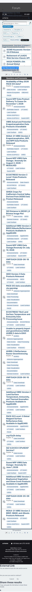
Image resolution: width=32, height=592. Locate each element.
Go (18, 579)
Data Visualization (13, 300)
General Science (12, 219)
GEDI (26, 216)
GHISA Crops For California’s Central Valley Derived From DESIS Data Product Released (18, 195)
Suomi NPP (25, 118)
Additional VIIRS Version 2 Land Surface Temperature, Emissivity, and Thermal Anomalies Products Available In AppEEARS (18, 398)
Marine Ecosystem (13, 92)
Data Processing (12, 297)
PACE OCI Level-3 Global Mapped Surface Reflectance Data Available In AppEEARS (17, 420)
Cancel (12, 579)
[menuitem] (12, 543)
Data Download (19, 264)
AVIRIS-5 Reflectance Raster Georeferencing (17, 352)
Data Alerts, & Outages (21, 45)
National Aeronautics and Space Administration (16, 551)
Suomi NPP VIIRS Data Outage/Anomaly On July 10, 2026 (18, 247)
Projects (14, 33)
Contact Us (16, 554)
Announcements (19, 107)
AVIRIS (16, 336)
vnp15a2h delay (13, 435)
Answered (6, 29)
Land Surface (22, 89)
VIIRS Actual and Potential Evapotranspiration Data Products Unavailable (18, 124)
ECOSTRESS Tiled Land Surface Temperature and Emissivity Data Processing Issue (18, 315)
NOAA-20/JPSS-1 (13, 115)
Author (5, 40)
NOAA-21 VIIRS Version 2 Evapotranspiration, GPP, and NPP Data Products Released (18, 139)
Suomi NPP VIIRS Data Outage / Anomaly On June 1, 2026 (16, 464)
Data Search (24, 182)
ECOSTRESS (11, 185)
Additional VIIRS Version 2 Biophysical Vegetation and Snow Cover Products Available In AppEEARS (18, 480)
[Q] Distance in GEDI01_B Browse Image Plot (18, 212)
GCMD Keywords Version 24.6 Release (18, 50)
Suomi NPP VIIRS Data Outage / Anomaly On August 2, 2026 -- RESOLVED (16, 162)
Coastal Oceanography (22, 87)
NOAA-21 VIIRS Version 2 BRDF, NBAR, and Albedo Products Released (18, 513)
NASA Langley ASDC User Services (19, 549)
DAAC (5, 33)
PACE (9, 95)
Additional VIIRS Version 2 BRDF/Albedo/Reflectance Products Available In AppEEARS (18, 229)
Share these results (9, 70)
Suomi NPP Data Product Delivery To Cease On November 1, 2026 (17, 101)
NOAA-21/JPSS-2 (13, 118)
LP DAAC (24, 109)
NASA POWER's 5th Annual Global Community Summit (16, 64)
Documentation (12, 302)
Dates (19, 36)
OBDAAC (25, 92)
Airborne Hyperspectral (22, 291)
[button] (6, 74)
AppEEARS (24, 236)
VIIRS (20, 132)
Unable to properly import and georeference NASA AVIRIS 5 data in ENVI (18, 330)
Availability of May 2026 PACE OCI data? (17, 82)
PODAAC (21, 348)
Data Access (11, 89)
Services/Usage (8, 36)
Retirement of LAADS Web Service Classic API (18, 56)
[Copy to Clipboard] (0, 590)
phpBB (10, 556)
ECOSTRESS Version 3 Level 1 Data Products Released (16, 177)
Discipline (17, 29)
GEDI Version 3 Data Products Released (15, 275)
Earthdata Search (13, 109)
